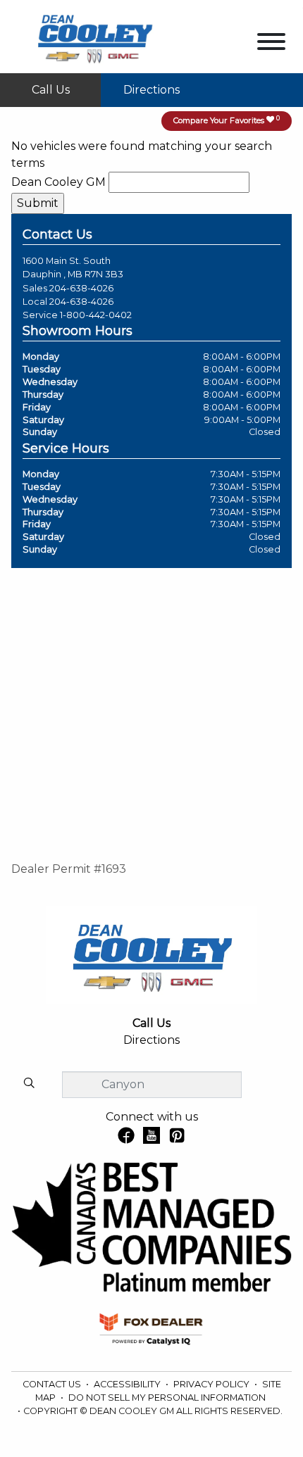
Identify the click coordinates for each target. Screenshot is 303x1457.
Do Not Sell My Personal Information (167, 1397)
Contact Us (53, 1384)
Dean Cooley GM (58, 182)
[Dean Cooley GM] (94, 35)
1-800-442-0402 (96, 315)
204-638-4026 (81, 288)
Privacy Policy (212, 1384)
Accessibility (128, 1384)
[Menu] (271, 44)
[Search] (29, 1084)
